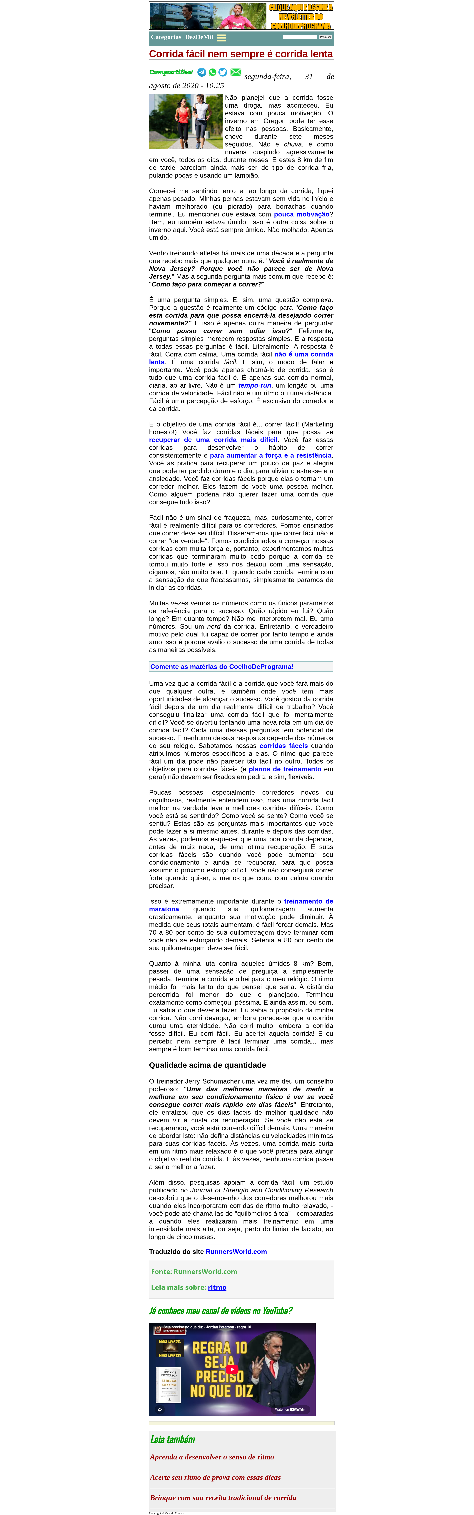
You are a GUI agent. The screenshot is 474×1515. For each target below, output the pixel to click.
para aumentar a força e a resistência (270, 455)
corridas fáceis (284, 745)
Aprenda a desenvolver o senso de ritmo (212, 1457)
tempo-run (254, 385)
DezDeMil (199, 37)
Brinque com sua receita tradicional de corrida (223, 1497)
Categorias (166, 37)
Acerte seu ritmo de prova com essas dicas (215, 1477)
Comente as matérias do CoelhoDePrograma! (222, 666)
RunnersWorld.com (236, 1251)
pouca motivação (302, 214)
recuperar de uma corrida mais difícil (213, 440)
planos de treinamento (285, 769)
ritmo (217, 1287)
